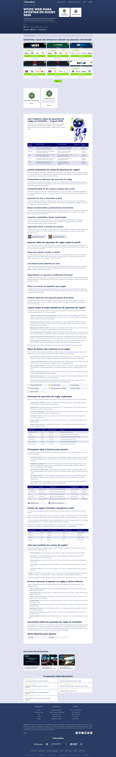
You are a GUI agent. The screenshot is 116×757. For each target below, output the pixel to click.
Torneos (39, 716)
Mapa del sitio (75, 718)
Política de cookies (30, 755)
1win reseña (34, 58)
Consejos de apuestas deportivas (56, 712)
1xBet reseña (81, 58)
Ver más (57, 81)
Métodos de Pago (39, 712)
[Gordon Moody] (74, 744)
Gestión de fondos (56, 716)
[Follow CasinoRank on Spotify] (88, 733)
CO (25, 732)
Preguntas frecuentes (57, 718)
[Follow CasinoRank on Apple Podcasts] (91, 733)
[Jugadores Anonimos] (47, 744)
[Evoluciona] (57, 744)
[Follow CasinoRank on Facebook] (76, 733)
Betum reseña (81, 76)
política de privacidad (63, 755)
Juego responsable (56, 714)
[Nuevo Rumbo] (66, 744)
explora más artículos (55, 630)
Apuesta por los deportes (74, 1)
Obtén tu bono (34, 74)
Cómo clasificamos (75, 714)
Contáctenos (76, 716)
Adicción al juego (40, 755)
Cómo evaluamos (76, 712)
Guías (84, 1)
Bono (39, 710)
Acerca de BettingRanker (75, 710)
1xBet (29, 154)
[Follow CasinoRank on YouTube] (85, 733)
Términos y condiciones (75, 755)
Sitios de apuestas (61, 1)
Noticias (90, 1)
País (39, 714)
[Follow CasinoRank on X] (82, 733)
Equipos (39, 718)
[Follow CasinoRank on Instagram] (79, 733)
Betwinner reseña (58, 58)
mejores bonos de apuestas (72, 352)
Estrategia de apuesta (57, 710)
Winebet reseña (58, 76)
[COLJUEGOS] (38, 744)
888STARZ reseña (34, 76)
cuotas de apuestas (39, 511)
